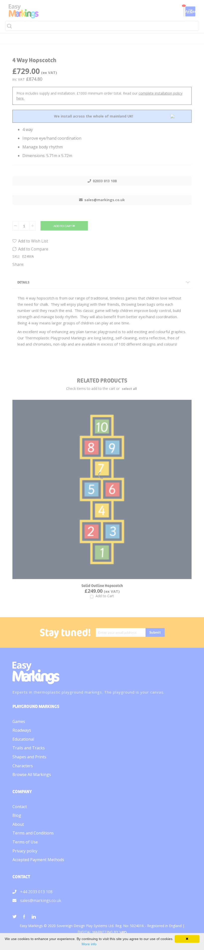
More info (89, 944)
